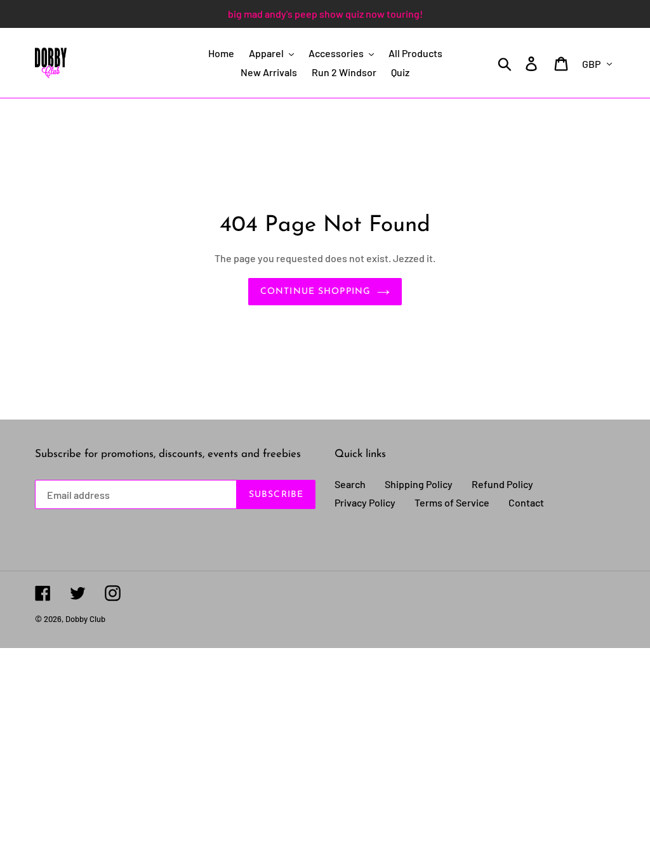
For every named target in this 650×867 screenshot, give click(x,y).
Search (350, 484)
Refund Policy (502, 484)
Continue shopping (315, 291)
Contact (526, 502)
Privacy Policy (365, 502)
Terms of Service (452, 502)
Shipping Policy (419, 484)
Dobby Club (85, 619)
